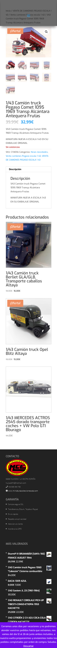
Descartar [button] (28, 646)
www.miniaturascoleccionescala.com (23, 490)
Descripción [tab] (15, 169)
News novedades (39, 152)
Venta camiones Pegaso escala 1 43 (23, 156)
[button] (46, 32)
